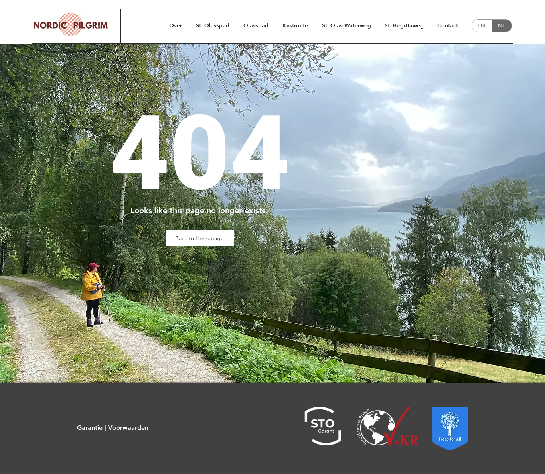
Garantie (90, 427)
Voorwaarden (128, 427)
